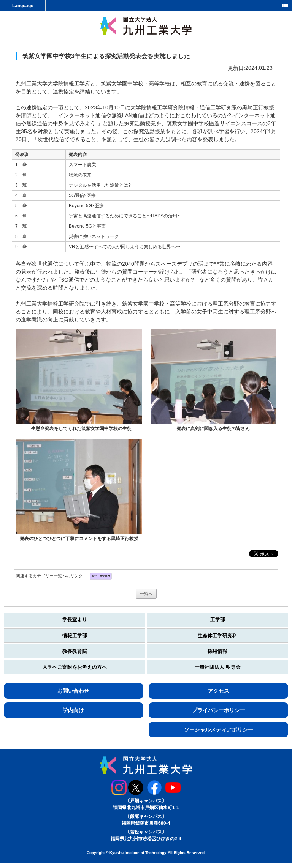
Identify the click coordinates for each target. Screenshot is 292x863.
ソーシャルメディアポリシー (218, 729)
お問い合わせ (73, 691)
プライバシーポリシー (218, 710)
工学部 (217, 619)
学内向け (73, 710)
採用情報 (217, 651)
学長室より (74, 619)
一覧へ (146, 593)
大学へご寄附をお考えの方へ (75, 667)
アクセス (218, 691)
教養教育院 (74, 651)
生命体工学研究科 (217, 635)
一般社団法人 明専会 (218, 667)
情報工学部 (74, 635)
